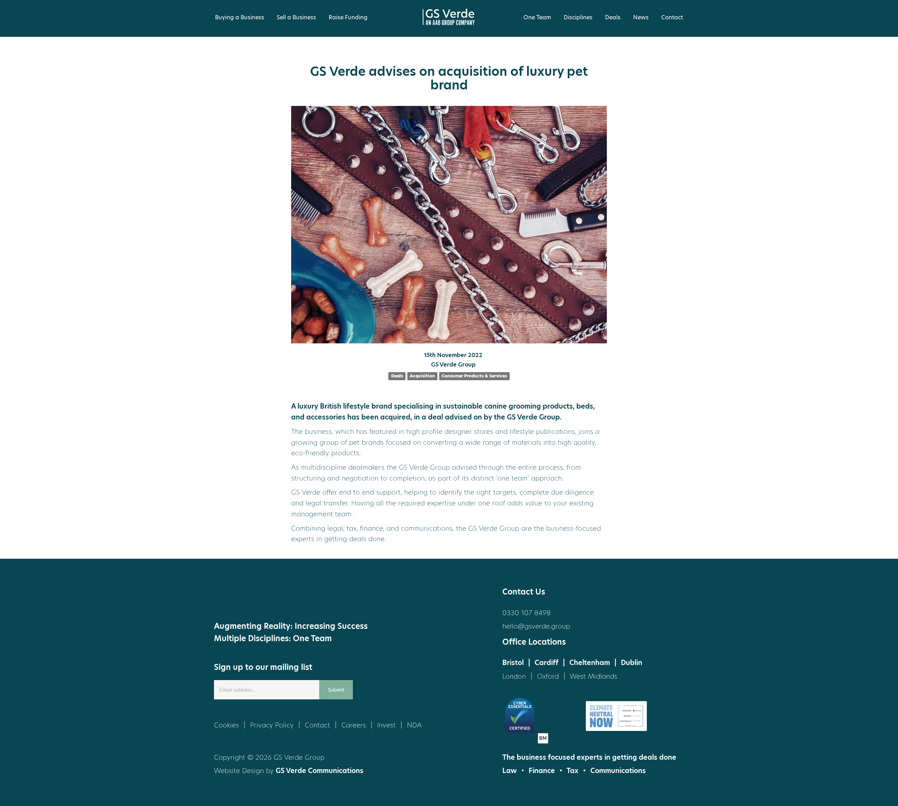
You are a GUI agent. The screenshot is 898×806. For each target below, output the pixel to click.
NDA (414, 725)
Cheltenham (589, 662)
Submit (336, 689)
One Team (537, 17)
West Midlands (593, 676)
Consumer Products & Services (474, 376)
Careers (353, 725)
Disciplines (578, 17)
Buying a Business (239, 17)
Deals (613, 17)
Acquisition (422, 376)
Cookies (226, 725)
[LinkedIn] (252, 599)
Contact (672, 17)
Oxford (548, 676)
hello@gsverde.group (536, 626)
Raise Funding (348, 17)
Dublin (631, 662)
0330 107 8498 (526, 613)
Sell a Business (296, 17)
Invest (386, 725)
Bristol (513, 662)
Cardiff (546, 662)
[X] (226, 599)
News (641, 17)
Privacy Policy (272, 725)
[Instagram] (279, 599)
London (514, 676)
